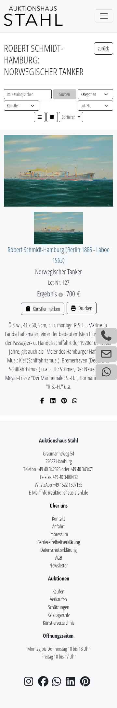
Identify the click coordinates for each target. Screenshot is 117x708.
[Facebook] (42, 400)
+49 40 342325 (48, 469)
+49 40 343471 (82, 469)
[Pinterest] (64, 400)
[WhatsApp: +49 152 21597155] (106, 372)
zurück (103, 48)
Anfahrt (58, 526)
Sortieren (69, 117)
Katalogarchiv (58, 615)
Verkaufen (58, 599)
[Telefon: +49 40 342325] (106, 336)
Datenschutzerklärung (58, 549)
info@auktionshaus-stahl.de (64, 492)
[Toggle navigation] (104, 15)
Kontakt (58, 518)
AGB (58, 557)
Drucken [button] (84, 308)
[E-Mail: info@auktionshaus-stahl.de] (106, 354)
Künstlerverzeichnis (58, 622)
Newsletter (58, 565)
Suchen (64, 94)
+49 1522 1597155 (67, 484)
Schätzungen (58, 607)
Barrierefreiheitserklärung (58, 542)
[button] (40, 117)
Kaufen (58, 591)
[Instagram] (30, 683)
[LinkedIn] (53, 400)
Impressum (58, 534)
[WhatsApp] (75, 400)
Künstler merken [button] (46, 308)
